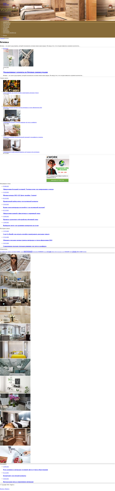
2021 (1, 251)
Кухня (5, 28)
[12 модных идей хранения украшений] (15, 270)
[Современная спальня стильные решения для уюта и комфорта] (11, 121)
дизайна (21, 251)
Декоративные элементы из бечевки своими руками (25, 72)
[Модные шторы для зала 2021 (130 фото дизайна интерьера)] (15, 340)
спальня (66, 251)
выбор (6, 251)
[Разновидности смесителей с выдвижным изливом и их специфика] (15, 462)
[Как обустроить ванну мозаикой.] (15, 375)
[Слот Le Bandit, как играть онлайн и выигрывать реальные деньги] (11, 91)
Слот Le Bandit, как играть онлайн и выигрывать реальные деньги (21, 92)
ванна (3, 251)
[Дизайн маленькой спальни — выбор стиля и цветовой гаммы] (15, 358)
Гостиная (6, 24)
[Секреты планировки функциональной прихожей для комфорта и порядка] (11, 135)
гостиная (13, 251)
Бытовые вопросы (9, 32)
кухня (49, 251)
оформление (59, 251)
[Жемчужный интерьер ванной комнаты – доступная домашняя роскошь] (15, 323)
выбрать (9, 251)
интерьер (28, 251)
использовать (35, 251)
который (45, 251)
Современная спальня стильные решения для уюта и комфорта (20, 122)
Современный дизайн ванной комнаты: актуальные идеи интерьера (21, 152)
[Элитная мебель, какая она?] (15, 288)
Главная (2, 38)
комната (40, 251)
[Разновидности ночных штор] (15, 427)
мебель (53, 251)
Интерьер (6, 31)
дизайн (18, 251)
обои (56, 251)
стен (71, 251)
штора (84, 251)
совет (63, 251)
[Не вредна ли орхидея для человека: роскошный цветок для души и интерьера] (15, 410)
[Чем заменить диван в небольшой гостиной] (15, 305)
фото (78, 251)
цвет (81, 251)
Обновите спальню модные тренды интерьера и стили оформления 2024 (22, 107)
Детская (6, 25)
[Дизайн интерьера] (9, 15)
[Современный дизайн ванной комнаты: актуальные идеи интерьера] (11, 150)
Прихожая (6, 23)
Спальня (6, 27)
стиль (74, 251)
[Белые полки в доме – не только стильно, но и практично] (15, 392)
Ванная (6, 30)
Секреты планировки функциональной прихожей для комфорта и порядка (23, 137)
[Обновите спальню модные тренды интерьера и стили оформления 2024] (11, 106)
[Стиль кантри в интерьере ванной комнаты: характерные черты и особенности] (15, 445)
